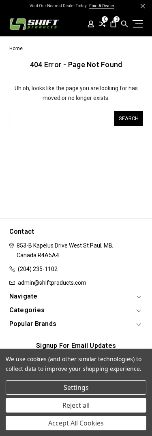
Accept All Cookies (76, 423)
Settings (76, 387)
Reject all (76, 405)
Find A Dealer (101, 6)
